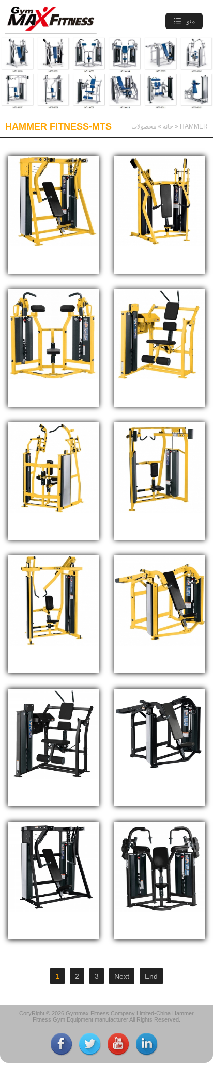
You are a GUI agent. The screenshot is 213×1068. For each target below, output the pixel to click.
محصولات (143, 126)
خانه (168, 126)
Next (121, 976)
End (151, 976)
